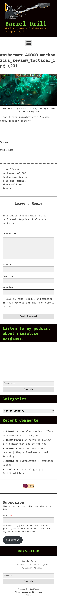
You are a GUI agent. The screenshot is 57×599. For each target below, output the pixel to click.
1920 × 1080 (6, 150)
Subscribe (12, 539)
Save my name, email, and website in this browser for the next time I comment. (28, 302)
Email (8, 276)
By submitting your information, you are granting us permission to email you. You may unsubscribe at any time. (26, 528)
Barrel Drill (26, 23)
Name (7, 264)
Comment (9, 233)
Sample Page (29, 561)
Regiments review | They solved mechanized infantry (25, 452)
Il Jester (37, 592)
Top (28, 595)
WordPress (34, 589)
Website (8, 287)
